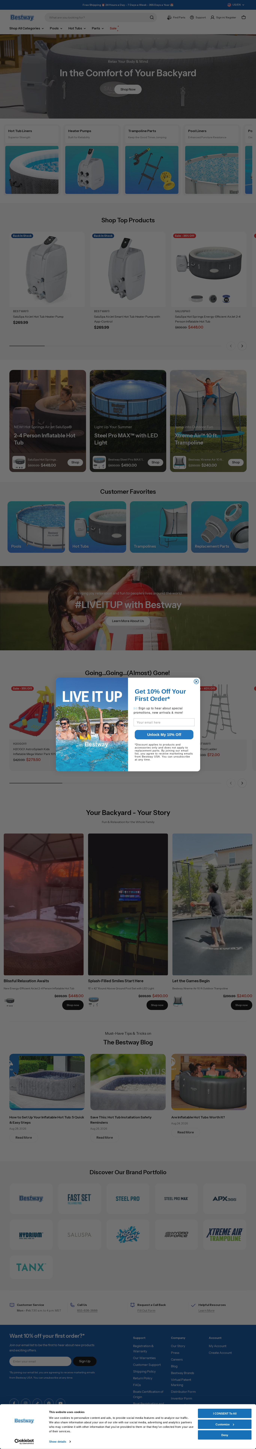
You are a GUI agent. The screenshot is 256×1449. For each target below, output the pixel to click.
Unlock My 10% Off (164, 735)
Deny (224, 1435)
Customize (223, 1424)
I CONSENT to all (225, 1413)
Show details (57, 1441)
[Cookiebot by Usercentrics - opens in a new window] (24, 1442)
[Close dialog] (196, 681)
